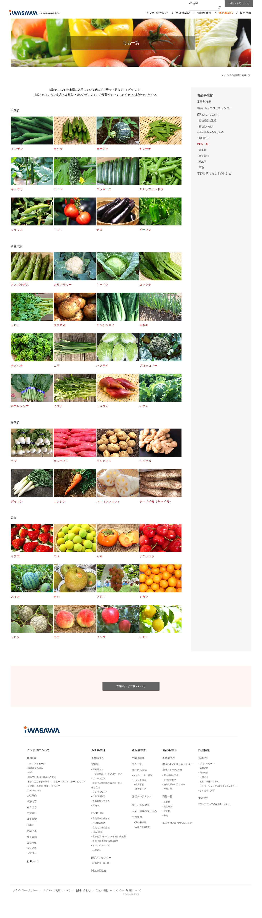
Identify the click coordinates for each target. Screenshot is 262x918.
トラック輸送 (139, 780)
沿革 (30, 772)
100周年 (31, 758)
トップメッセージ (36, 763)
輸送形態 (139, 784)
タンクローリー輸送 (142, 775)
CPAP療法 (97, 832)
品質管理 (97, 850)
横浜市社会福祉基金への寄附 (42, 777)
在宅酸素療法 (99, 823)
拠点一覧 (137, 764)
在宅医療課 (97, 813)
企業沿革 (32, 831)
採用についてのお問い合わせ (214, 804)
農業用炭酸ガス (100, 792)
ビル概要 (32, 848)
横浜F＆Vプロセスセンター (214, 108)
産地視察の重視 (207, 120)
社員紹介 (204, 777)
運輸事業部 (139, 750)
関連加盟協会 (98, 870)
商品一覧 (203, 143)
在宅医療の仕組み (101, 818)
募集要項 (204, 768)
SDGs (30, 825)
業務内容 (32, 801)
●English (194, 3)
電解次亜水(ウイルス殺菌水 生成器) (110, 836)
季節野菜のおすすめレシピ (214, 173)
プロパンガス (99, 778)
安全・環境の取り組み (144, 811)
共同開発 (204, 137)
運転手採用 (140, 822)
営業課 (95, 764)
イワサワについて (38, 750)
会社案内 (32, 795)
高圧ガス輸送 (139, 769)
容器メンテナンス (142, 796)
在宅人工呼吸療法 (101, 827)
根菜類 (202, 161)
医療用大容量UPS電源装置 (105, 841)
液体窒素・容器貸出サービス (108, 774)
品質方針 (32, 813)
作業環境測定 (99, 796)
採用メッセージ (207, 763)
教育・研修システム (209, 781)
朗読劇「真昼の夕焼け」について (44, 786)
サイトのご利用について (56, 890)
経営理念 (32, 807)
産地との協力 (206, 126)
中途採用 (137, 816)
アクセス (32, 852)
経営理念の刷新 (35, 768)
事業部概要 (204, 101)
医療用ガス (98, 769)
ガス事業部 (98, 750)
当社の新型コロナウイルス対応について (118, 890)
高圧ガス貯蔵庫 (140, 805)
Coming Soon (34, 790)
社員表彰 (32, 836)
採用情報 (204, 750)
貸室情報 (32, 842)
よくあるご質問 (207, 790)
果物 (201, 167)
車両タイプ (140, 789)
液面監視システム (101, 801)
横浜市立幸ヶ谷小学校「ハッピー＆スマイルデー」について (57, 781)
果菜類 (202, 150)
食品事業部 (205, 95)
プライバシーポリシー (25, 890)
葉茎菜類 (204, 155)
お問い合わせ (83, 890)
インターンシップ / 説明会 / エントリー (218, 786)
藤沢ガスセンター (101, 857)
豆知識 (96, 805)
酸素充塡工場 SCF (101, 863)
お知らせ (32, 861)
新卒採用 (203, 758)
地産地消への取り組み (211, 132)
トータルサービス (101, 845)
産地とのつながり (208, 114)
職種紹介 (204, 772)
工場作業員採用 (142, 827)
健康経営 (32, 819)
